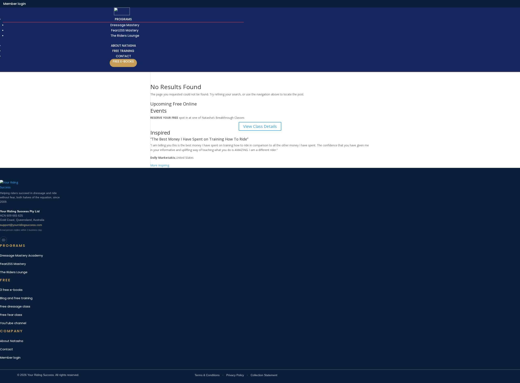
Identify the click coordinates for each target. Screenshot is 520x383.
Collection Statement (264, 375)
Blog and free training (16, 298)
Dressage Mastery (124, 25)
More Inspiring (159, 165)
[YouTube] (3, 239)
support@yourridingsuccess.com (21, 225)
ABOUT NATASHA (123, 45)
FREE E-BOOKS (123, 61)
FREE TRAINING (123, 51)
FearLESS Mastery (125, 30)
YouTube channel (13, 323)
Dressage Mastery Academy (21, 255)
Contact (6, 349)
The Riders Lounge (124, 35)
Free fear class (11, 315)
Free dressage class (15, 306)
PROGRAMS (123, 19)
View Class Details (260, 126)
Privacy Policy (235, 375)
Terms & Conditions (207, 375)
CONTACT (123, 56)
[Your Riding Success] (130, 184)
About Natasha (11, 341)
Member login (14, 3)
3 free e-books (11, 290)
